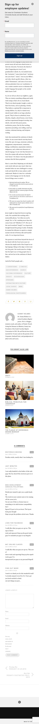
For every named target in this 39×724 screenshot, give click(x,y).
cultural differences (14, 273)
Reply (31, 452)
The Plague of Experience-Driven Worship (17, 431)
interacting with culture (15, 283)
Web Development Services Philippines (14, 486)
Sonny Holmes (11, 290)
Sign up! (19, 56)
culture (28, 273)
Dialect (9, 276)
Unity (7, 375)
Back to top (28, 721)
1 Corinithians (11, 266)
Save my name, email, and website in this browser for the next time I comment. (9, 644)
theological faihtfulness (16, 293)
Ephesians (9, 280)
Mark (21, 286)
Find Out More (11, 568)
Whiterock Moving (13, 452)
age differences (12, 270)
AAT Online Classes (14, 544)
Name (6, 611)
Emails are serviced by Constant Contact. (14, 51)
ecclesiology (19, 276)
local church (11, 286)
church (23, 270)
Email (6, 618)
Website (7, 625)
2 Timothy (23, 266)
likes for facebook (14, 523)
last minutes (11, 466)
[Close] (32, 4)
